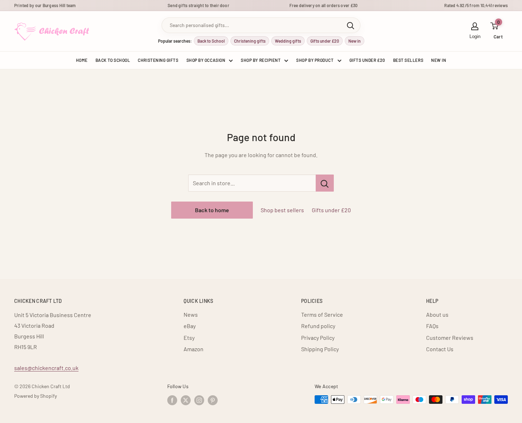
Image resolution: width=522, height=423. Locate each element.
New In (438, 60)
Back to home (212, 210)
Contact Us (439, 349)
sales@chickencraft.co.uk (46, 367)
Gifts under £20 (324, 40)
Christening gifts (250, 40)
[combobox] (251, 25)
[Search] (350, 25)
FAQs (432, 325)
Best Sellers (408, 60)
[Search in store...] (325, 183)
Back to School (211, 40)
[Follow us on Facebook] (172, 400)
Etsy (189, 337)
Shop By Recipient (261, 60)
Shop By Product (314, 60)
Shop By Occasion (205, 60)
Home (82, 60)
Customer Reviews (449, 337)
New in (354, 40)
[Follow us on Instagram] (199, 400)
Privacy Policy (318, 337)
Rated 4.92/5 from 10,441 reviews (476, 5)
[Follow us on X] (186, 400)
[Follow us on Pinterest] (213, 400)
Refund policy (318, 325)
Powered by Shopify (35, 396)
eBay (190, 325)
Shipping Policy (320, 349)
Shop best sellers (282, 210)
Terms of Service (322, 314)
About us (437, 314)
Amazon (193, 349)
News (191, 314)
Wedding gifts (288, 40)
